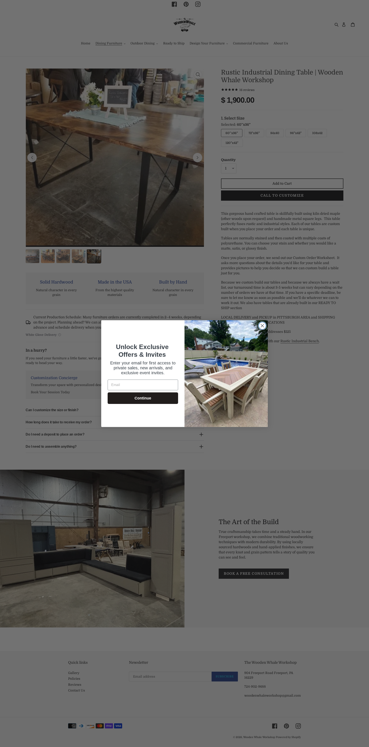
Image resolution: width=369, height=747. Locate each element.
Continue (143, 398)
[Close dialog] (262, 325)
